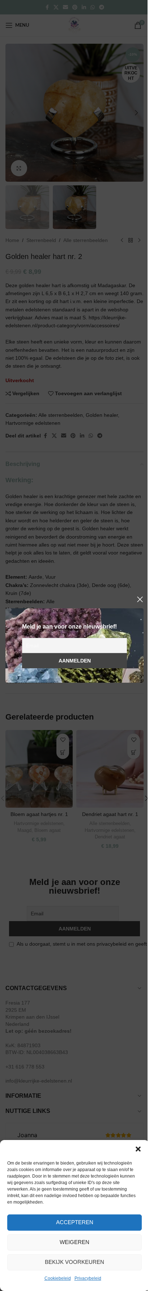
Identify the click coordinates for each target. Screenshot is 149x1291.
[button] (138, 1149)
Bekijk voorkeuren (74, 1262)
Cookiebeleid (57, 1278)
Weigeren (74, 1242)
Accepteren (74, 1222)
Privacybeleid (87, 1278)
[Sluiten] (140, 599)
